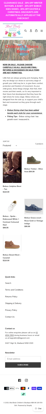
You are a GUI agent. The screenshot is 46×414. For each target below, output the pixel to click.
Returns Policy (11, 296)
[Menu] (41, 30)
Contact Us (10, 317)
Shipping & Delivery (13, 303)
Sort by (6, 141)
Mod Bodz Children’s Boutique (20, 403)
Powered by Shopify (25, 405)
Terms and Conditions (14, 290)
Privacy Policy (11, 310)
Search (8, 283)
